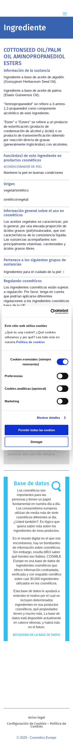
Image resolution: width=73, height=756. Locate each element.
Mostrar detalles (48, 417)
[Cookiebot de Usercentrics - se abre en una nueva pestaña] (51, 311)
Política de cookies (30, 342)
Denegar (37, 442)
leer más (14, 459)
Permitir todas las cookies (36, 430)
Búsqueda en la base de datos (36, 635)
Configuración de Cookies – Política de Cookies (36, 725)
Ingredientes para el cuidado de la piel (32, 272)
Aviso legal (36, 718)
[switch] (62, 376)
